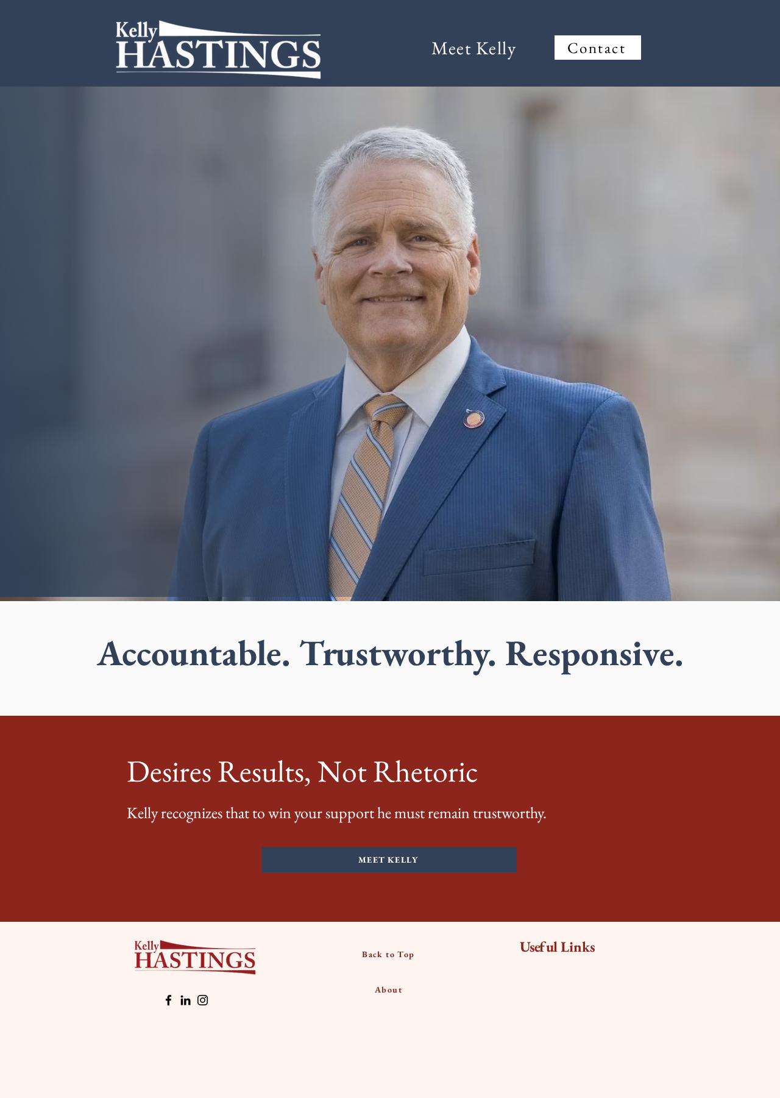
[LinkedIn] (186, 1000)
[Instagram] (203, 1000)
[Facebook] (168, 1000)
